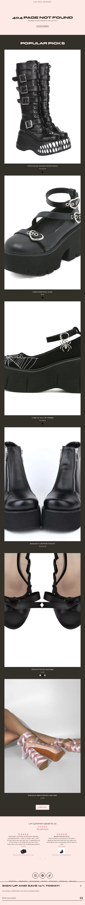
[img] (42, 827)
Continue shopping (42, 26)
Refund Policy (13, 881)
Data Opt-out (63, 881)
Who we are (72, 881)
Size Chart (44, 881)
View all (42, 807)
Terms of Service (34, 881)
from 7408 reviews (42, 829)
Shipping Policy (23, 881)
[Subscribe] (81, 898)
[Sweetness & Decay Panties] (61, 851)
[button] (40, 858)
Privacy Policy (53, 881)
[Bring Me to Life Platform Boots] (23, 851)
